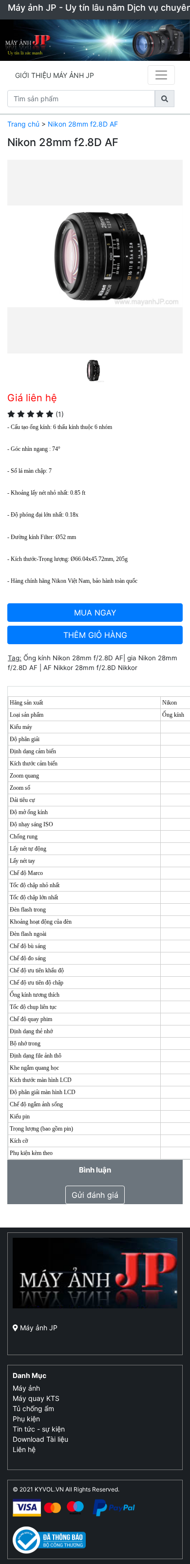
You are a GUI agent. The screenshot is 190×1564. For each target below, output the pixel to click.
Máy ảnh (26, 1388)
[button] (20, 271)
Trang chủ (23, 124)
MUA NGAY (95, 612)
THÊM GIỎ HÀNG (95, 635)
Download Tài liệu (40, 1439)
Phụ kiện (26, 1419)
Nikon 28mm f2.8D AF (83, 124)
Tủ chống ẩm (33, 1408)
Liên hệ (24, 1449)
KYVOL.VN (49, 1489)
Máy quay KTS (36, 1398)
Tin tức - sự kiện (39, 1429)
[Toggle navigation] (161, 75)
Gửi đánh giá (95, 1195)
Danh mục (29, 1375)
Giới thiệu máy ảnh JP (54, 75)
